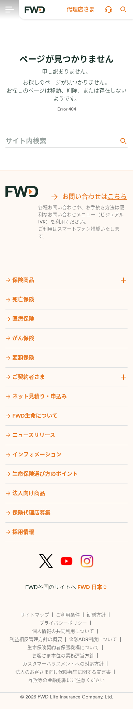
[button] (81, 9)
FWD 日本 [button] (89, 587)
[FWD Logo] (35, 9)
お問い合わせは (94, 197)
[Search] (123, 141)
